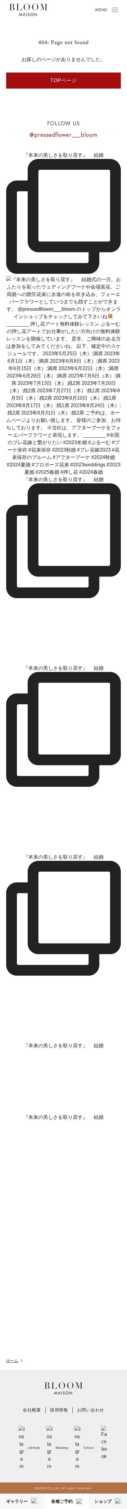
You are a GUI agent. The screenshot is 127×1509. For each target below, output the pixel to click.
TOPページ (63, 80)
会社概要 (32, 1409)
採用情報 (59, 1409)
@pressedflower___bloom (63, 135)
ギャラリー (17, 1501)
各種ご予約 (62, 1501)
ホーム (12, 1360)
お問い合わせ (90, 1409)
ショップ (103, 1501)
